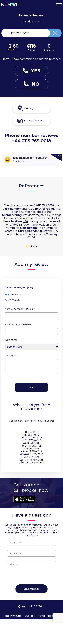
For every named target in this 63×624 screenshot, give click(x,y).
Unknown (14, 299)
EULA (40, 620)
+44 (25, 221)
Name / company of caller (19, 308)
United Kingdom (21, 224)
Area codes (29, 616)
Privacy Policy (27, 620)
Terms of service (47, 616)
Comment (11, 355)
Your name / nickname (18, 324)
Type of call (11, 340)
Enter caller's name (19, 294)
